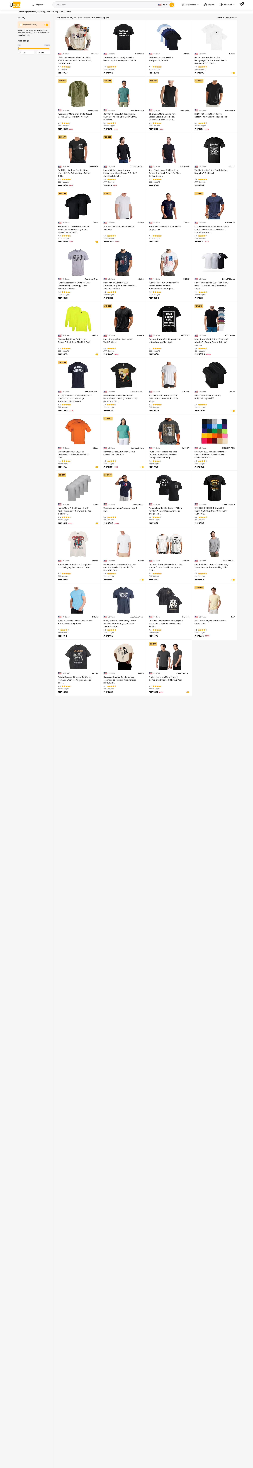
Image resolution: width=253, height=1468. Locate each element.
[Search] (171, 5)
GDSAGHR (139, 54)
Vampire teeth (228, 504)
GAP (233, 617)
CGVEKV (231, 166)
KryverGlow (93, 166)
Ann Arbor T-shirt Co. (91, 279)
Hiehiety (185, 617)
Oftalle (95, 617)
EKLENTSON (230, 110)
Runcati (140, 335)
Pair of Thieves (228, 279)
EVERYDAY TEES (228, 448)
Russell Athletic (137, 166)
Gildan (186, 54)
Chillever (94, 54)
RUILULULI (185, 335)
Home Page (23, 11)
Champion (184, 110)
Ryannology (93, 110)
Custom (186, 561)
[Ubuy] (15, 4)
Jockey (141, 223)
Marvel (95, 561)
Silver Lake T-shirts (137, 392)
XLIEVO (186, 279)
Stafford (185, 392)
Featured (230, 17)
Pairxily (95, 673)
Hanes (232, 54)
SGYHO (141, 279)
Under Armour (138, 504)
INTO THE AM (229, 335)
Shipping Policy (24, 35)
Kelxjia (141, 673)
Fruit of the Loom (182, 673)
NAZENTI (185, 448)
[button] (190, 4)
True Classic (184, 166)
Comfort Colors (137, 110)
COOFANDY (230, 223)
